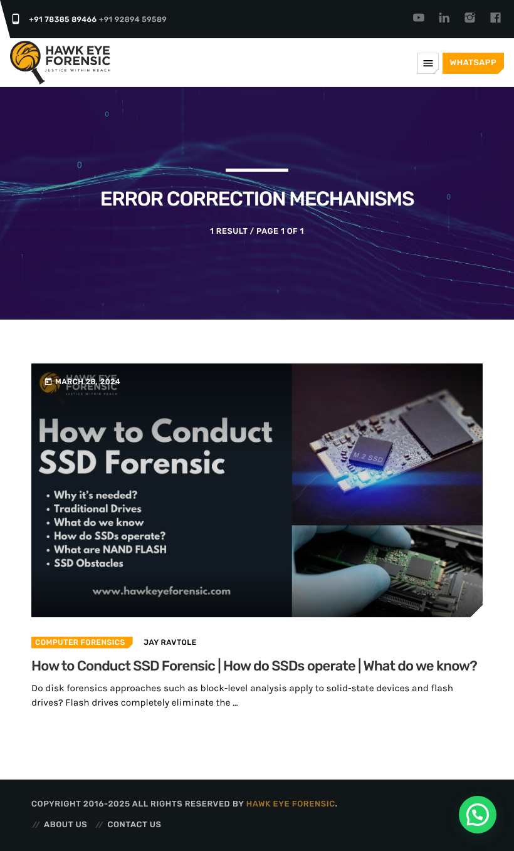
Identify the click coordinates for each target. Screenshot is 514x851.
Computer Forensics (80, 642)
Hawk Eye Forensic (290, 804)
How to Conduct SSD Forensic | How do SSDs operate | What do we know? (254, 665)
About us (65, 825)
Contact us (134, 825)
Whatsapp (473, 63)
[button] (477, 814)
